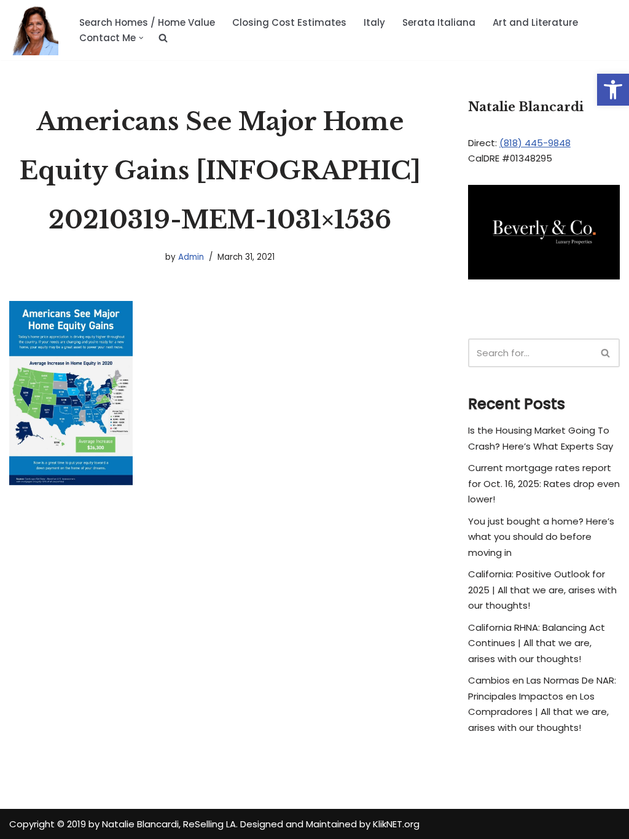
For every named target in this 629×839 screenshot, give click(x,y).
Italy (374, 22)
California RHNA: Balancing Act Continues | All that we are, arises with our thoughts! (536, 643)
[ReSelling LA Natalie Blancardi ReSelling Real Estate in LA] (33, 30)
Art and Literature (535, 22)
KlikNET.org (396, 824)
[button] (613, 90)
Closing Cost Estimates (289, 22)
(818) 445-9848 (535, 142)
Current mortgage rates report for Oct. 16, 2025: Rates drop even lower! (544, 483)
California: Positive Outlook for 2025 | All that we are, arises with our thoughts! (542, 590)
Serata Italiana (438, 22)
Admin (191, 257)
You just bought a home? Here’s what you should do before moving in (541, 537)
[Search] (606, 352)
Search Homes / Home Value (147, 22)
